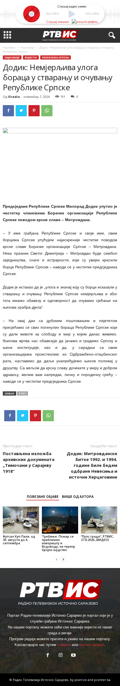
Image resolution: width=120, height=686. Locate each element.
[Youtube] (73, 656)
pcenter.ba (102, 680)
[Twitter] (21, 110)
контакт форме (91, 645)
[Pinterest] (34, 110)
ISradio (14, 96)
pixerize (81, 680)
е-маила (64, 645)
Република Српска (55, 57)
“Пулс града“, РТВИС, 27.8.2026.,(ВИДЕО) (97, 538)
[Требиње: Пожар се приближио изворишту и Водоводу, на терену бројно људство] (60, 520)
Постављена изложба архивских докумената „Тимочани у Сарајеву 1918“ (28, 462)
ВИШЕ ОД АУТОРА (77, 496)
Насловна (9, 47)
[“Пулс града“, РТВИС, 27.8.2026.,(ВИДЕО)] (99, 520)
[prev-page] (56, 559)
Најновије (27, 47)
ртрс (22, 393)
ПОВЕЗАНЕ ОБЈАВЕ (43, 496)
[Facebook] (8, 110)
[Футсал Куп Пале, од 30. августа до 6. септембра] (21, 520)
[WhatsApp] (46, 110)
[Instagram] (60, 656)
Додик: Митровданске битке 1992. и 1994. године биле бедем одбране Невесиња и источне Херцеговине (92, 465)
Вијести (31, 57)
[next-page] (63, 559)
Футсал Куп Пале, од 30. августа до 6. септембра (19, 539)
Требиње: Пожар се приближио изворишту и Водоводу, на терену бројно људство (58, 543)
